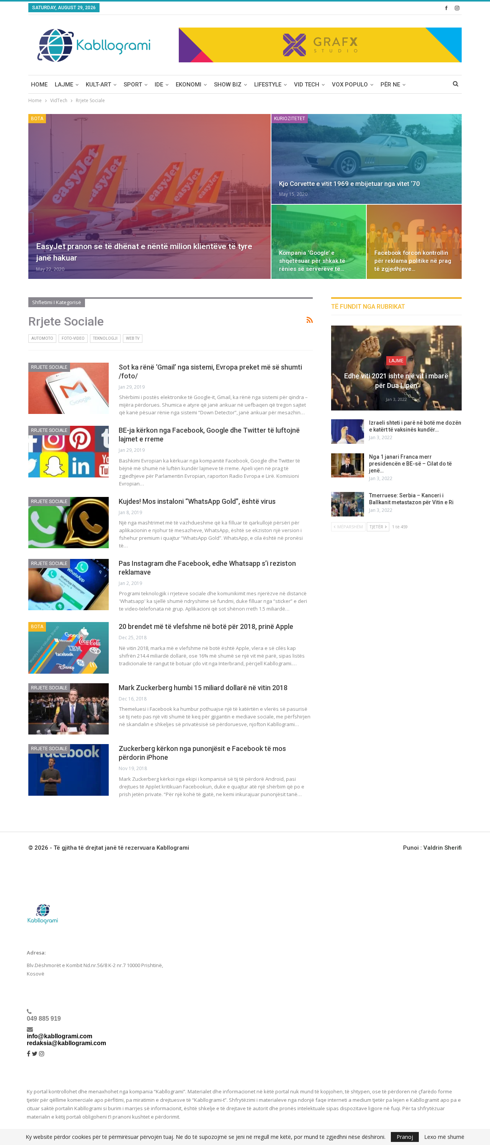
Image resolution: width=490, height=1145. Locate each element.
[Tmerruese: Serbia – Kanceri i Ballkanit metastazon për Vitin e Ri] (347, 504)
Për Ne (390, 84)
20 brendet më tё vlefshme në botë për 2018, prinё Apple (206, 626)
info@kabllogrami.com (59, 1036)
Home (39, 84)
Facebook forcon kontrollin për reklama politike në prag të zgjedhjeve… (412, 260)
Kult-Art (98, 84)
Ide (159, 84)
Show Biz (228, 84)
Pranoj (405, 1136)
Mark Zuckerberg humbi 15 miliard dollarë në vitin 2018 (203, 688)
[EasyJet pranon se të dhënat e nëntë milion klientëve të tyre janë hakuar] (149, 196)
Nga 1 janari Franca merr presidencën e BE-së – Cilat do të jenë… (410, 464)
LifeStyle (267, 84)
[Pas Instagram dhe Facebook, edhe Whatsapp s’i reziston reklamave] (68, 584)
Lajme (64, 84)
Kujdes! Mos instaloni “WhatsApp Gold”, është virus (197, 501)
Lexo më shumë (444, 1137)
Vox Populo (350, 84)
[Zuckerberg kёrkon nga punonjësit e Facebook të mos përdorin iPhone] (68, 769)
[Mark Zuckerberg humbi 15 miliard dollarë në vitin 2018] (68, 709)
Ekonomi (188, 84)
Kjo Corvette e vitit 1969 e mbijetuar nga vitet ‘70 (349, 183)
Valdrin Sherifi (442, 847)
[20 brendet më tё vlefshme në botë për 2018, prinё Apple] (68, 647)
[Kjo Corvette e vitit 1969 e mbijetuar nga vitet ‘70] (366, 159)
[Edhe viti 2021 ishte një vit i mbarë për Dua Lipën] (396, 368)
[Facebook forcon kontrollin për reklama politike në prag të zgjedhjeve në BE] (414, 241)
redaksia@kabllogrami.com (66, 1043)
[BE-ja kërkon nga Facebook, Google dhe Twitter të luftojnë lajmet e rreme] (68, 451)
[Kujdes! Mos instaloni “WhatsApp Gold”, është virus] (68, 522)
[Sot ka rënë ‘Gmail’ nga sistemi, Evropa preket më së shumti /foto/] (68, 388)
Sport (133, 84)
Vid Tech (306, 84)
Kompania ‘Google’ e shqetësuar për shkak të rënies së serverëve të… (312, 260)
